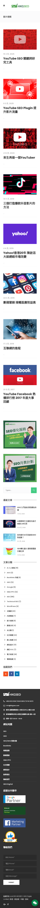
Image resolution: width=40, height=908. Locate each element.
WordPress (11, 606)
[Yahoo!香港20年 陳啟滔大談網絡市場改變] (20, 234)
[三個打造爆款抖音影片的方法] (20, 184)
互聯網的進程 (12, 348)
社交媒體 (10, 635)
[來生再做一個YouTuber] (20, 138)
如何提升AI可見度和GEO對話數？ (26, 536)
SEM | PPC (10, 592)
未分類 (9, 630)
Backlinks (7, 746)
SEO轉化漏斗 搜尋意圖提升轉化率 (26, 549)
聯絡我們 (6, 779)
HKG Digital (8, 784)
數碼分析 (10, 625)
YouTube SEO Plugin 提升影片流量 (19, 110)
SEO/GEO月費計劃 (10, 741)
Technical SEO (12, 601)
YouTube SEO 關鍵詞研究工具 (19, 60)
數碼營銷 (6, 755)
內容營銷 (10, 616)
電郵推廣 (10, 659)
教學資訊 (6, 774)
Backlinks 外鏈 (12, 577)
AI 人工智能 (11, 568)
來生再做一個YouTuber (19, 158)
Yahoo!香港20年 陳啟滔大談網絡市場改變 (19, 255)
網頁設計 (6, 770)
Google (10, 587)
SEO (8, 597)
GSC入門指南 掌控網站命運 (26, 508)
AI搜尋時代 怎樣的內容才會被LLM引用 (26, 522)
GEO (8, 582)
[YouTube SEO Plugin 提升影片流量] (20, 89)
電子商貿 (10, 654)
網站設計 (10, 645)
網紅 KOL (10, 649)
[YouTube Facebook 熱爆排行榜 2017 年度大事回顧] (20, 375)
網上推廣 (10, 640)
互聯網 (9, 611)
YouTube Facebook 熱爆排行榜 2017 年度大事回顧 (19, 398)
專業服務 (6, 750)
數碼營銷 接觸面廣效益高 (19, 302)
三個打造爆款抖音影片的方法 (19, 205)
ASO (8, 573)
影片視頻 (10, 621)
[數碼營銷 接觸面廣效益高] (20, 283)
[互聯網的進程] (20, 329)
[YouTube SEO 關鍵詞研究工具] (20, 39)
